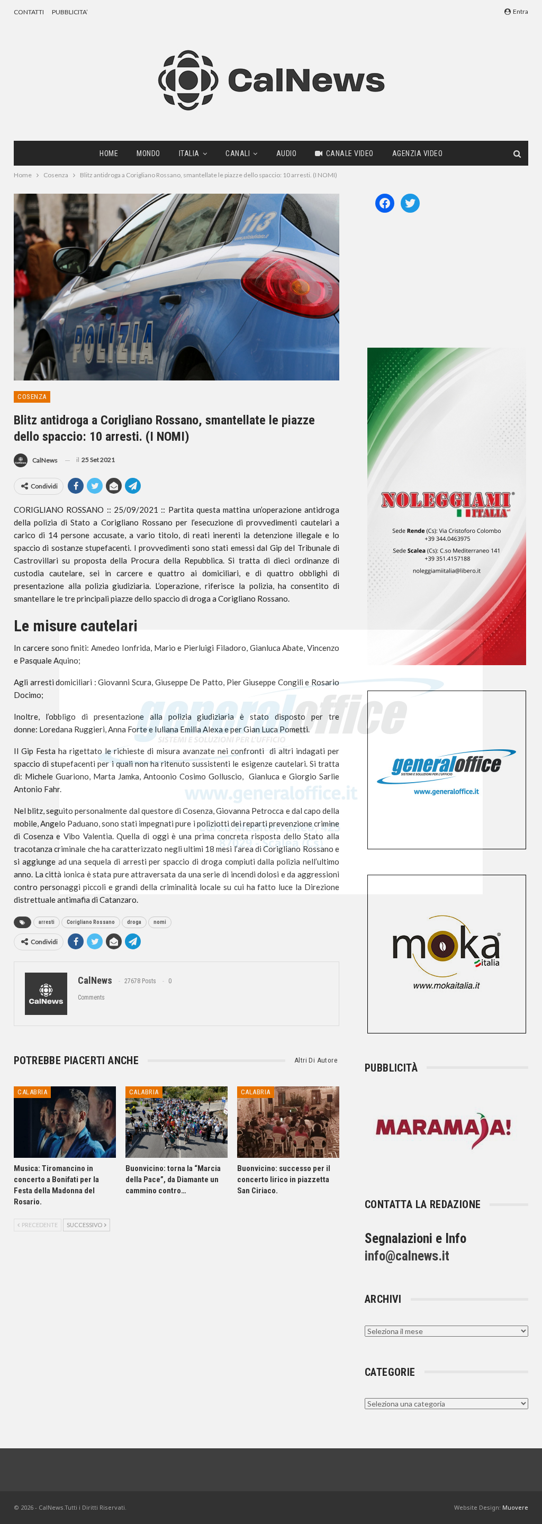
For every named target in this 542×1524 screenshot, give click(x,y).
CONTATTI (29, 12)
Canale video (350, 153)
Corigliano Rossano (91, 922)
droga (134, 922)
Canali (237, 153)
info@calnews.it (407, 1256)
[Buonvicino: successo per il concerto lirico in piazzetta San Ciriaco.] (288, 1122)
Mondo (148, 153)
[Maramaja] (444, 1131)
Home (109, 153)
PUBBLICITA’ (70, 12)
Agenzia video (417, 153)
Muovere (515, 1507)
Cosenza (32, 397)
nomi (159, 922)
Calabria (32, 1092)
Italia (189, 153)
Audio (286, 153)
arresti (47, 922)
